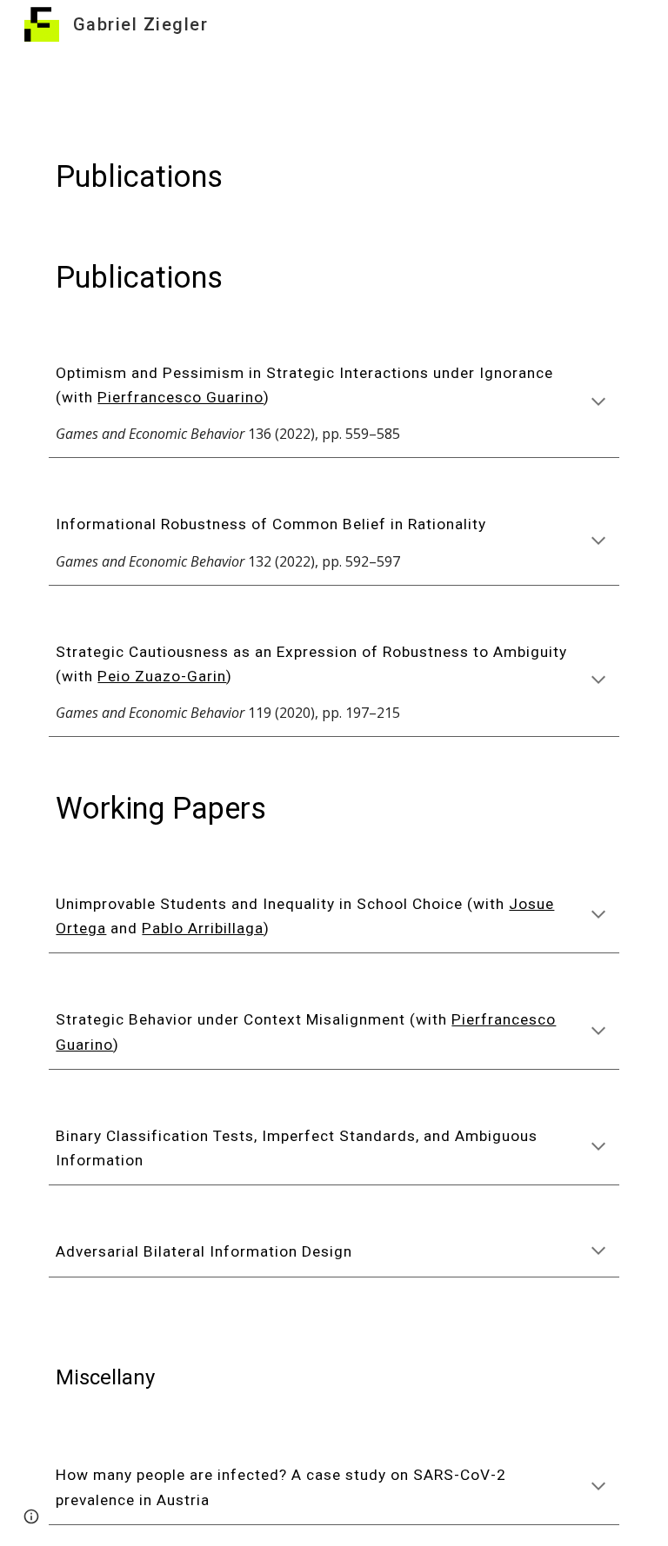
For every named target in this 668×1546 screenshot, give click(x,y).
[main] (333, 176)
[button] (598, 403)
